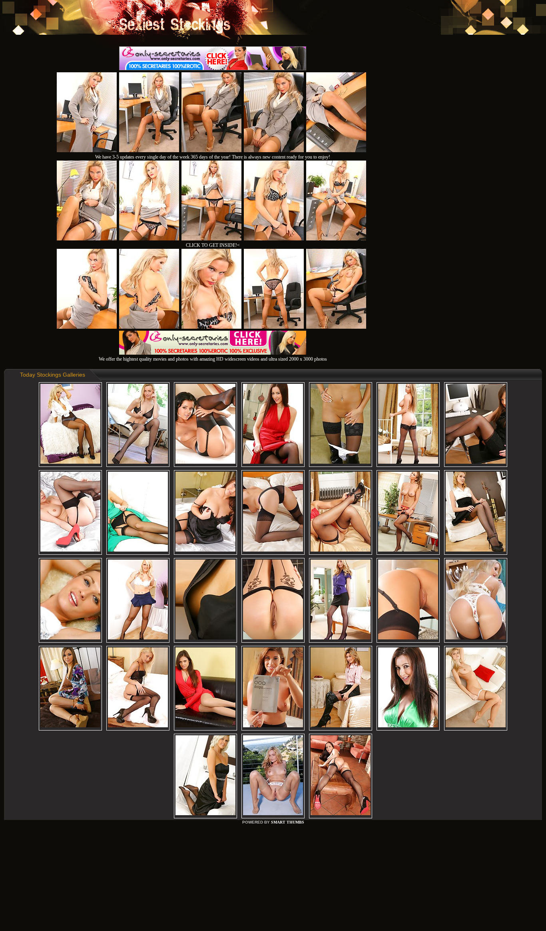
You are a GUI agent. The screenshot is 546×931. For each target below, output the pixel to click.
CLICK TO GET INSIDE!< (213, 245)
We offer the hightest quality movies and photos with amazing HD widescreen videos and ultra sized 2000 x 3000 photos (213, 359)
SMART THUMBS (287, 822)
